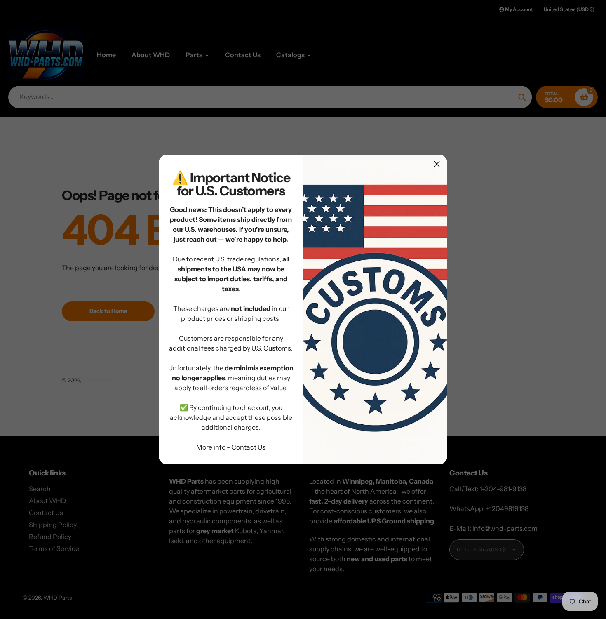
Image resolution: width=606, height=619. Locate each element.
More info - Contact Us (230, 447)
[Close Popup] (437, 164)
